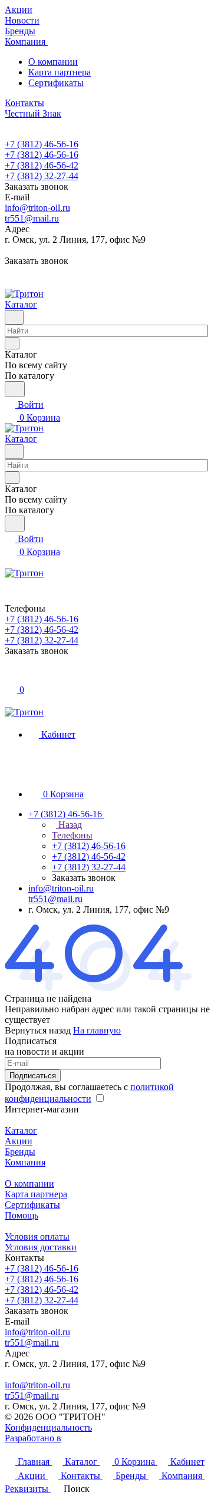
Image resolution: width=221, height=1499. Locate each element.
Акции (18, 1141)
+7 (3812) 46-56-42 (41, 165)
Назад (69, 825)
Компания (25, 1162)
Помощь (21, 1215)
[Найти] (15, 389)
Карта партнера (59, 72)
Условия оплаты (37, 1236)
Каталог (21, 1130)
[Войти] (10, 677)
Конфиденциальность (48, 1427)
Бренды (20, 1152)
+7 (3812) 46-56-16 (41, 144)
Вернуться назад (38, 1030)
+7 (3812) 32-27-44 (41, 176)
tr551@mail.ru (32, 218)
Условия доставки (41, 1247)
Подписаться (32, 1075)
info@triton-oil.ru (37, 208)
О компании (53, 62)
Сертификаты (56, 83)
